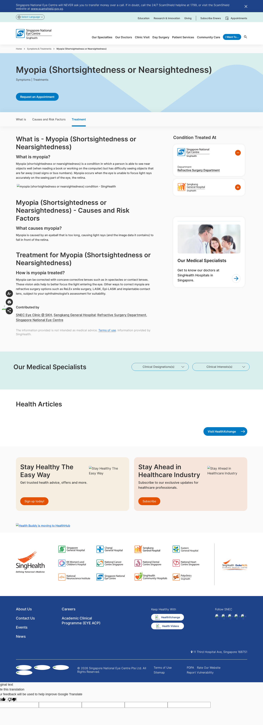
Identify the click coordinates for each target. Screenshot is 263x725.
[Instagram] (230, 616)
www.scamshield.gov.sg (47, 8)
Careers (69, 609)
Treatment (79, 119)
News (21, 636)
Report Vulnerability (200, 672)
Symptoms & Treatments (39, 48)
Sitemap (159, 672)
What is (21, 119)
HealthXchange (170, 617)
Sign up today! (34, 501)
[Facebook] (217, 616)
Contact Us (25, 618)
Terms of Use (163, 667)
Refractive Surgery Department (121, 315)
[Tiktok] (236, 616)
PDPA (190, 667)
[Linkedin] (224, 616)
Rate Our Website (208, 667)
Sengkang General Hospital (75, 315)
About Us (24, 609)
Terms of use (107, 330)
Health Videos (170, 626)
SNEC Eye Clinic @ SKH (34, 315)
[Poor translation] (12, 699)
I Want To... (232, 36)
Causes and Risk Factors (48, 119)
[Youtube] (243, 616)
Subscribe (149, 501)
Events (22, 627)
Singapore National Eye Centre (39, 320)
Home (19, 48)
